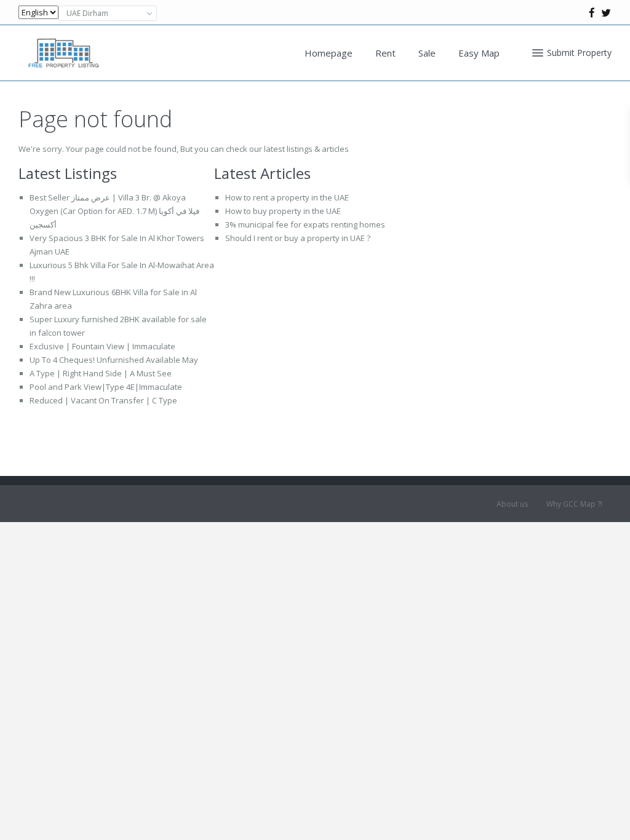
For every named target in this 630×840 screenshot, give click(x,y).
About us (512, 504)
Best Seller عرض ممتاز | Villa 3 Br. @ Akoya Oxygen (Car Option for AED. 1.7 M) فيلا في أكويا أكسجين (114, 211)
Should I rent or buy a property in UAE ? (297, 238)
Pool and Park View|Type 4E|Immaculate (106, 386)
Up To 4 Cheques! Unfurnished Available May (114, 359)
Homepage (329, 53)
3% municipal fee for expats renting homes (305, 224)
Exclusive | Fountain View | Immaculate (102, 346)
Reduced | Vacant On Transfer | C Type (103, 400)
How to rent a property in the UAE (287, 197)
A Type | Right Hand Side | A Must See (101, 373)
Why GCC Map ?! (574, 504)
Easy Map (479, 53)
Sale (427, 53)
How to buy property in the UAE (283, 210)
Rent (385, 53)
